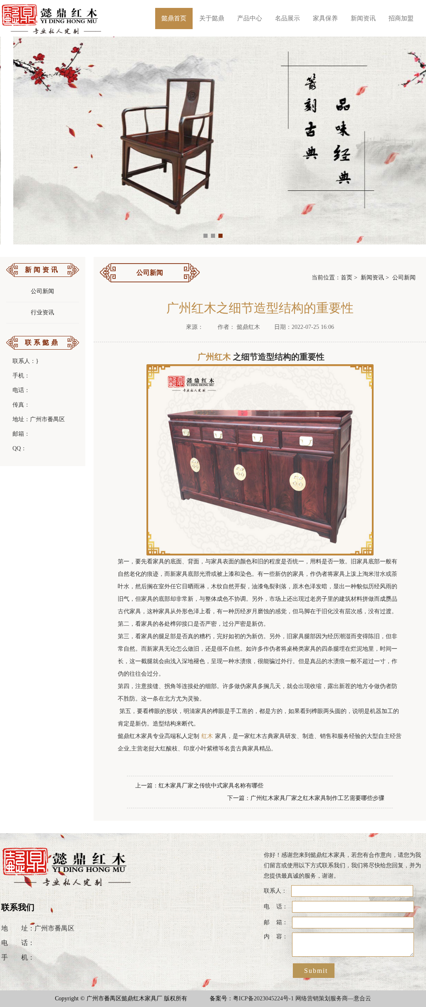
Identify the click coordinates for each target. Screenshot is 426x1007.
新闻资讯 (363, 18)
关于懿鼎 (211, 18)
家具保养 (325, 18)
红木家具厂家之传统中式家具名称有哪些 (211, 785)
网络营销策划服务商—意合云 (333, 998)
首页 (346, 277)
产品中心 (249, 18)
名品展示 (287, 18)
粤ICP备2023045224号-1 (263, 998)
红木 (207, 736)
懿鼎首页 (173, 18)
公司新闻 (42, 291)
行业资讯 (42, 312)
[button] (205, 236)
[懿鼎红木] (52, 18)
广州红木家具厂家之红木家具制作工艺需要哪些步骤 (317, 798)
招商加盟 (401, 18)
